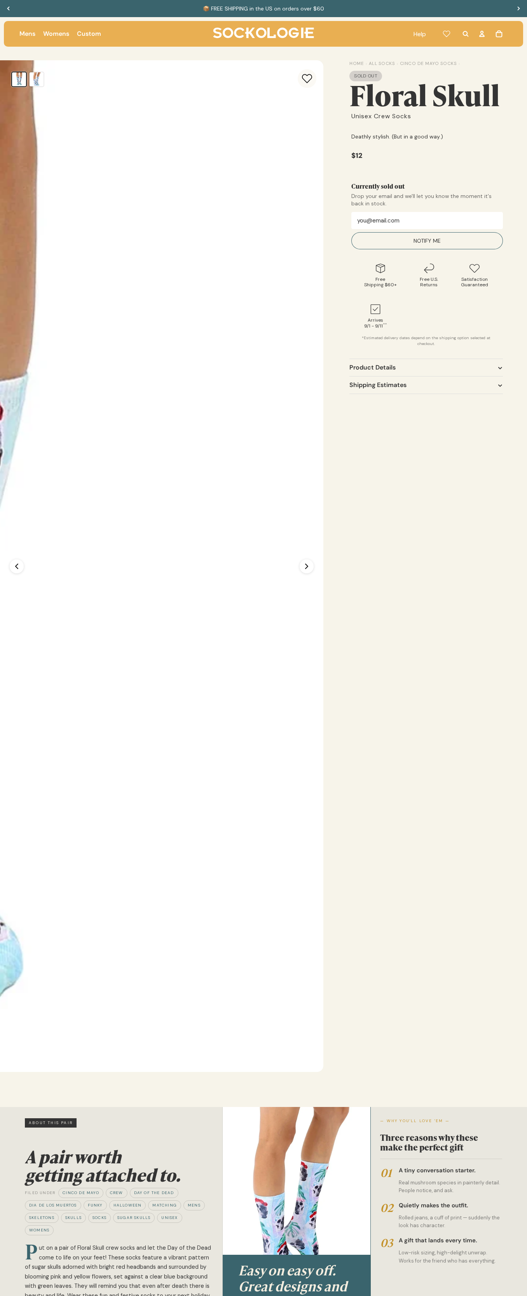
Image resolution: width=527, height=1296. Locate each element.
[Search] (465, 33)
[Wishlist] (446, 33)
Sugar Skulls (133, 1217)
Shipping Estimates (378, 385)
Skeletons (41, 1217)
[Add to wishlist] (307, 78)
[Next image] (307, 566)
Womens (39, 1230)
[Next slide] (518, 8)
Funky (95, 1205)
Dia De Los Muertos (53, 1205)
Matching (164, 1205)
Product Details (372, 368)
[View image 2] (36, 79)
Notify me (427, 240)
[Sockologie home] (263, 33)
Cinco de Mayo (81, 1192)
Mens (194, 1205)
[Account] (481, 33)
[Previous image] (17, 566)
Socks (99, 1217)
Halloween (127, 1205)
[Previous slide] (8, 8)
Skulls (73, 1217)
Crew (116, 1192)
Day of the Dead (154, 1192)
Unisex (169, 1217)
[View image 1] (19, 79)
